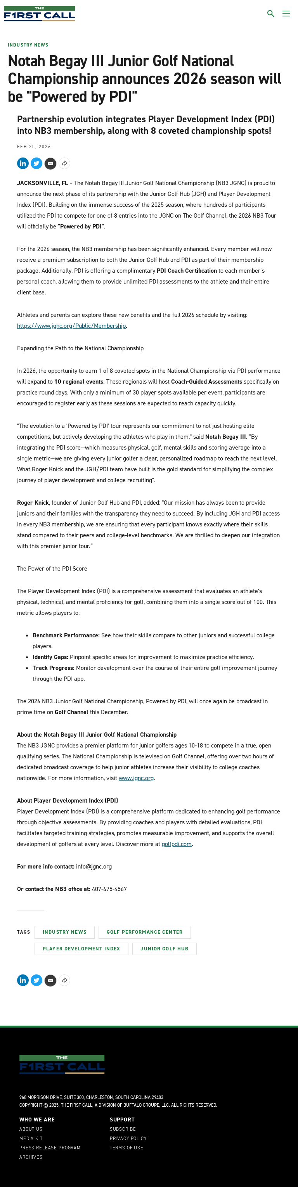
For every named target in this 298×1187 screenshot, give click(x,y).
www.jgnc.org (136, 778)
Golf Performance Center (145, 932)
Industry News (28, 45)
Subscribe (123, 1129)
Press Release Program (50, 1148)
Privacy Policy (128, 1139)
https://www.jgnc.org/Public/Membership (71, 326)
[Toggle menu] (286, 13)
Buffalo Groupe (141, 1105)
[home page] (39, 13)
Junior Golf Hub (164, 948)
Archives (31, 1157)
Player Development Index (81, 948)
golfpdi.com (177, 844)
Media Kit (31, 1139)
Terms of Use (127, 1148)
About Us (31, 1129)
